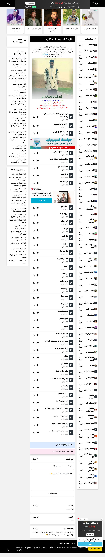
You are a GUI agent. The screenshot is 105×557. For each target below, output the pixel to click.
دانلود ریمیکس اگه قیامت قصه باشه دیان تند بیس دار (17, 59)
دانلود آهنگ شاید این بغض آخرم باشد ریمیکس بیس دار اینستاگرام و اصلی (17, 78)
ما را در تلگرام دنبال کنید (62, 445)
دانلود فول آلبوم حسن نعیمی (52, 103)
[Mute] (58, 201)
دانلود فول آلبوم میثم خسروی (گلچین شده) (19, 196)
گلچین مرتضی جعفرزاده (15, 29)
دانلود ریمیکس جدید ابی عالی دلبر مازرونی (18, 71)
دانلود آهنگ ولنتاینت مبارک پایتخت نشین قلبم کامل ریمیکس (17, 126)
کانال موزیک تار (95, 548)
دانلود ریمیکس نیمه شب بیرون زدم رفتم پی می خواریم (18, 148)
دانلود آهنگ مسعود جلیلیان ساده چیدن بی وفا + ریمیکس (17, 112)
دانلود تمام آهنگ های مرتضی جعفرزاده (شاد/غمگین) (19, 203)
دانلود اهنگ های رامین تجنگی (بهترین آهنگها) (18, 215)
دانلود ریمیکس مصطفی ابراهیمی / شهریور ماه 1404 (17, 155)
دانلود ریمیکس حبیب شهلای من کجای (19, 91)
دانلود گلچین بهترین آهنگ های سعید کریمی (17, 178)
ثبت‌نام (90, 544)
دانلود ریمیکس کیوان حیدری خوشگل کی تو (17, 96)
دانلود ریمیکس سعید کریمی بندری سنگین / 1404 (17, 133)
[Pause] (55, 201)
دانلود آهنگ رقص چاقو (19, 174)
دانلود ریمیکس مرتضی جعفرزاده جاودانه (19, 119)
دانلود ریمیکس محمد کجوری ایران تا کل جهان (18, 160)
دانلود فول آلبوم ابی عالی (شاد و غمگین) (18, 238)
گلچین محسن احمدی (52, 29)
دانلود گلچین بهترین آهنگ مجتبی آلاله (52, 105)
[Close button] (102, 519)
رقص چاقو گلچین (90, 28)
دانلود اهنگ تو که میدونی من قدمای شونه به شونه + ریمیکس (17, 140)
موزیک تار (93, 3)
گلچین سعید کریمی (71, 28)
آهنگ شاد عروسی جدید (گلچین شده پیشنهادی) (18, 209)
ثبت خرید (42, 200)
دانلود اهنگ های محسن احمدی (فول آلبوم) (18, 184)
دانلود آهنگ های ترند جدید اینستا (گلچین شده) (17, 190)
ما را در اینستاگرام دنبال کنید (61, 451)
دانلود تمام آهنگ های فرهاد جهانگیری (19, 250)
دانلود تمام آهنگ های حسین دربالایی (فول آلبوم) (52, 108)
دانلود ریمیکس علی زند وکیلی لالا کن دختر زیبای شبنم (18, 104)
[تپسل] (31, 139)
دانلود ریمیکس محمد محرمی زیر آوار (19, 85)
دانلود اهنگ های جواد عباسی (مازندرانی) (19, 227)
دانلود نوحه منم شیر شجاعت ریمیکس (19, 65)
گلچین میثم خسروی (34, 28)
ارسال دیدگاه (53, 493)
